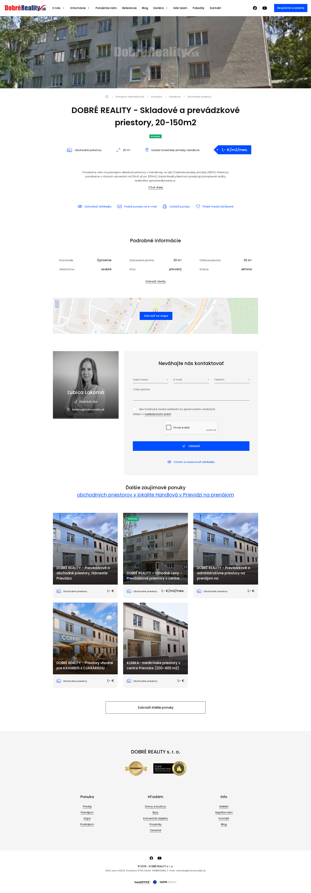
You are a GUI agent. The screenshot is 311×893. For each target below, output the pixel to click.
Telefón (219, 379)
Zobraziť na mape (156, 316)
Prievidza (156, 96)
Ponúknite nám (106, 8)
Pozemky (156, 824)
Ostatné (155, 830)
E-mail (177, 379)
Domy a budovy (155, 806)
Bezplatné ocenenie (290, 8)
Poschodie (66, 260)
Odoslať (194, 446)
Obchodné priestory (199, 96)
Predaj (87, 806)
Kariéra (159, 8)
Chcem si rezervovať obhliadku (194, 462)
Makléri (223, 806)
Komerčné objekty (155, 818)
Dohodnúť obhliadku (98, 206)
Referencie (129, 8)
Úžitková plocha (210, 260)
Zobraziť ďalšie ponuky (155, 707)
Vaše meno (140, 379)
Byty (155, 812)
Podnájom (87, 824)
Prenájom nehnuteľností (130, 96)
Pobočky (198, 8)
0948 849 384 (88, 402)
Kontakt (215, 8)
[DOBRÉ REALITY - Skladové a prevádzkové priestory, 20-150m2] (155, 52)
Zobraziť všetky (155, 281)
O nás (56, 8)
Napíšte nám (224, 812)
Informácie (78, 8)
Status (204, 269)
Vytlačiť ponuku (179, 206)
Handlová (174, 96)
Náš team (180, 8)
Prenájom (87, 812)
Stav (132, 269)
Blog (145, 8)
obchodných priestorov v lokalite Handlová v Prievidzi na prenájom (155, 494)
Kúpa (87, 818)
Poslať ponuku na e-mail (140, 206)
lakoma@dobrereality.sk (88, 409)
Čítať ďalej (155, 187)
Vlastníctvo (67, 269)
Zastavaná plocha (141, 260)
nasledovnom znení (158, 414)
